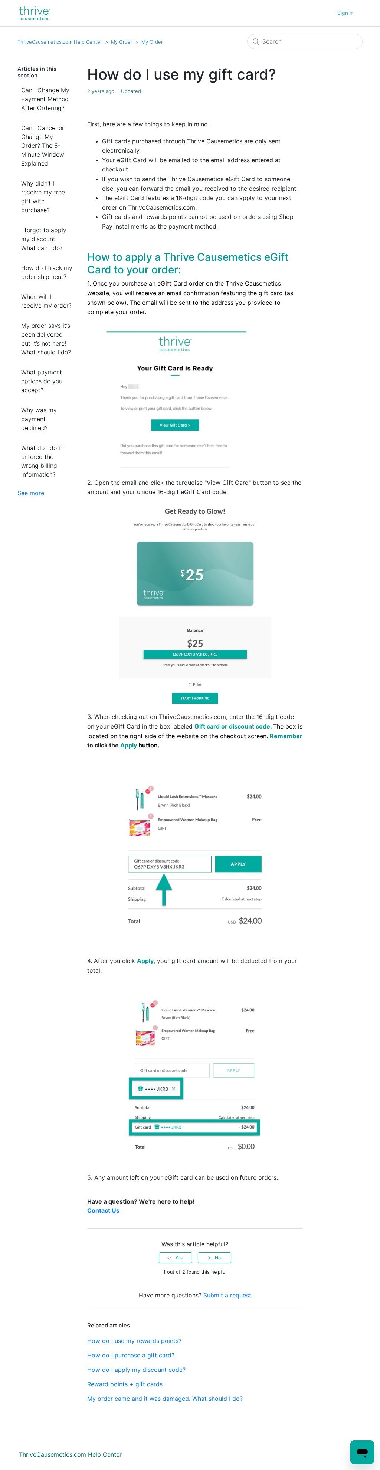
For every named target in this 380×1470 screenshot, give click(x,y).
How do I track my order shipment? (46, 272)
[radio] (175, 1257)
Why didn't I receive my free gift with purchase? (43, 197)
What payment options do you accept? (41, 381)
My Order (121, 42)
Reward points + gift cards (125, 1384)
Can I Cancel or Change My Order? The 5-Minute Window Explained (42, 145)
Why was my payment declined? (39, 418)
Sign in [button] (345, 13)
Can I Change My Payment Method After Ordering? (45, 98)
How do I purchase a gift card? (130, 1355)
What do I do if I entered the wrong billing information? (43, 461)
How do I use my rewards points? (134, 1340)
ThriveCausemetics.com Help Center (59, 42)
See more (30, 493)
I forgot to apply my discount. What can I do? (43, 238)
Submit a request (227, 1295)
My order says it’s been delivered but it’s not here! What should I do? (46, 339)
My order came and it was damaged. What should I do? (165, 1398)
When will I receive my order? (46, 301)
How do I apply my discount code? (136, 1369)
